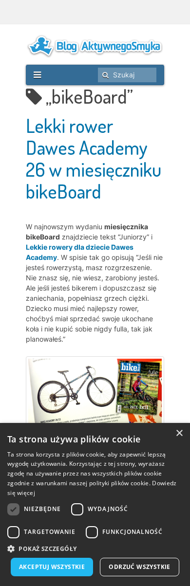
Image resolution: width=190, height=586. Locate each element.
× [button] (179, 433)
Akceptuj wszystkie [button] (52, 567)
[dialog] (95, 504)
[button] (95, 549)
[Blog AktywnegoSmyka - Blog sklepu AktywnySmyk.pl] (95, 46)
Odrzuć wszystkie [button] (139, 567)
